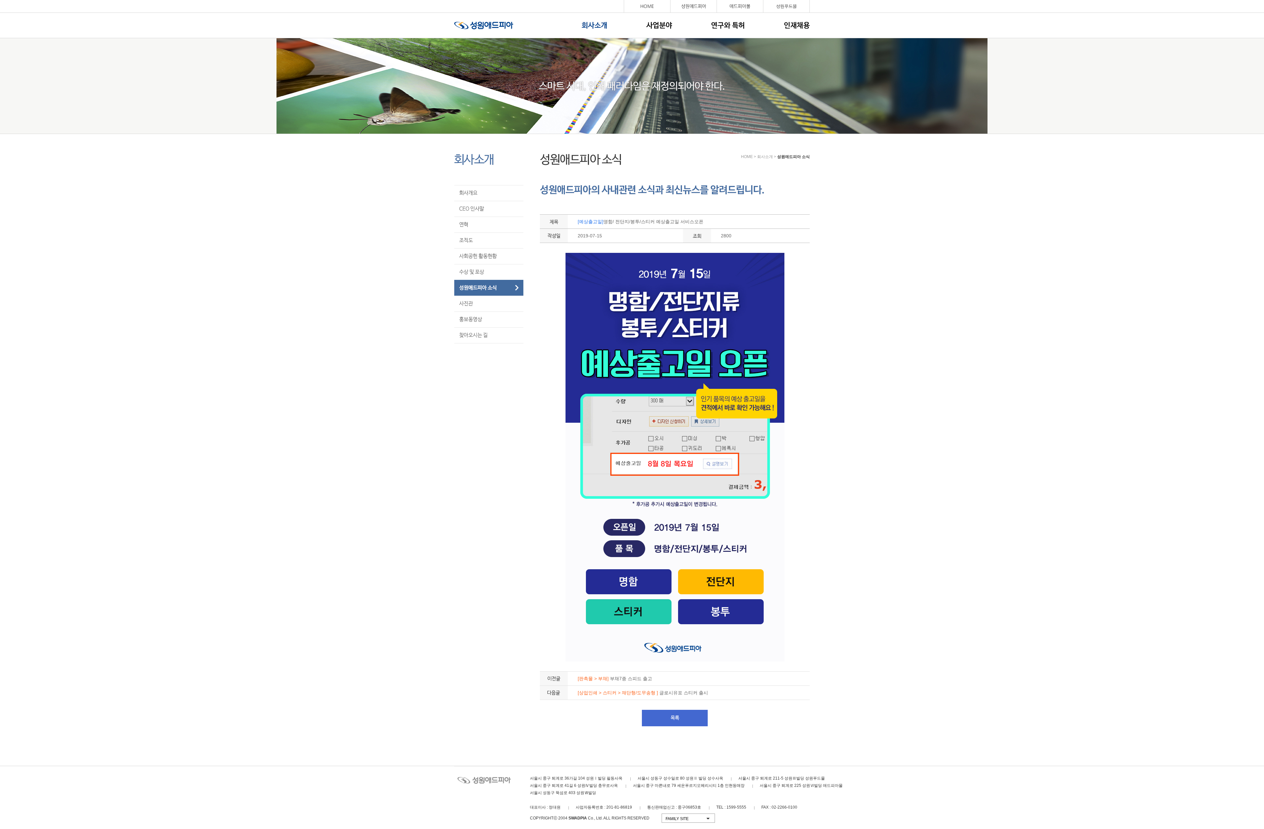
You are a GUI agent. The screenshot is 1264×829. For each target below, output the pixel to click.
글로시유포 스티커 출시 (643, 692)
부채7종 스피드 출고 (615, 678)
